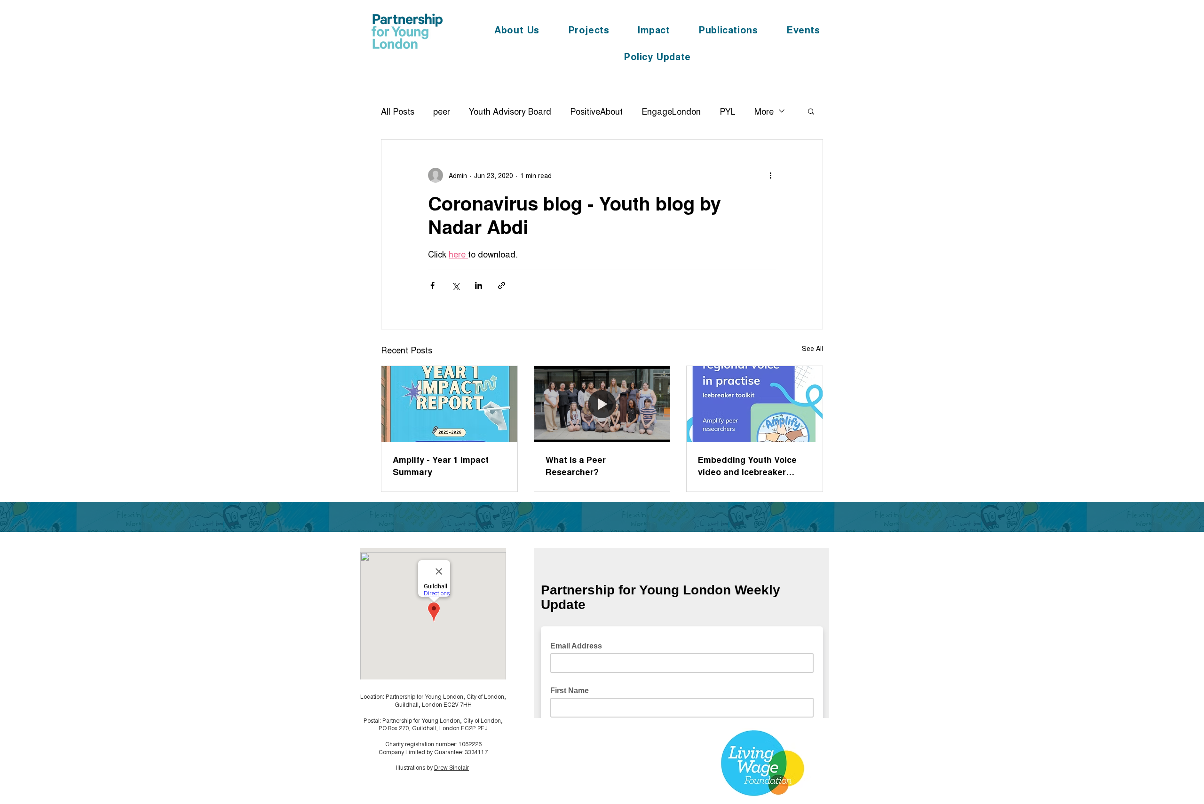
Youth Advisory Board (510, 111)
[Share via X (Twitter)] (455, 285)
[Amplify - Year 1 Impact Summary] (449, 404)
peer (441, 111)
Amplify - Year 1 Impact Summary (441, 465)
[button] (811, 111)
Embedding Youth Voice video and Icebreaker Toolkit (747, 465)
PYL (728, 111)
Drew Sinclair (451, 767)
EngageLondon (671, 111)
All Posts (397, 111)
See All (812, 348)
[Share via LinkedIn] (478, 285)
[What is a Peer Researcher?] (602, 404)
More (764, 111)
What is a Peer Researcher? (576, 465)
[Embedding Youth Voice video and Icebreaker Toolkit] (755, 404)
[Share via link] (501, 285)
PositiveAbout (596, 111)
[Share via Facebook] (432, 285)
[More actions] (770, 175)
